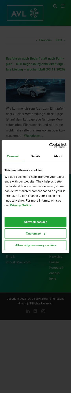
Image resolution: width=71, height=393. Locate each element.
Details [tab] (35, 156)
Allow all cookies (35, 222)
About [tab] (58, 156)
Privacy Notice (20, 205)
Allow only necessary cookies (35, 245)
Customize (33, 233)
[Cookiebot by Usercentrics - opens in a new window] (50, 145)
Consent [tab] (13, 156)
